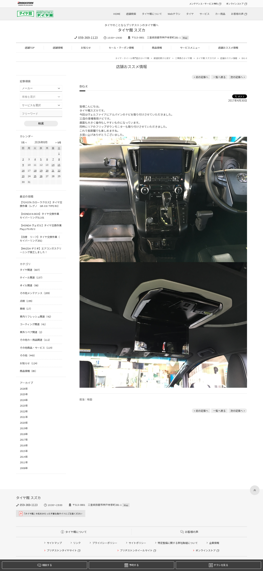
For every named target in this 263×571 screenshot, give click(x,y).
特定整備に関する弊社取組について (178, 543)
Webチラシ (174, 14)
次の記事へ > (237, 77)
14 (53, 165)
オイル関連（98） (30, 285)
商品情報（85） (29, 371)
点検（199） (27, 301)
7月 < (24, 142)
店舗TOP (30, 47)
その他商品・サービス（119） (37, 347)
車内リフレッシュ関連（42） (36, 316)
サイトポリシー (137, 543)
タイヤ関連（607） (30, 270)
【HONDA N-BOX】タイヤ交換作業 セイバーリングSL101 (41, 215)
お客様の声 (237, 14)
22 (59, 170)
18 (35, 170)
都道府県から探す (162, 58)
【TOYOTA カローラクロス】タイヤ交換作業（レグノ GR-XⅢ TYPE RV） (41, 204)
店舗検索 (131, 14)
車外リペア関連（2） (32, 332)
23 (23, 176)
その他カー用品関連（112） (35, 340)
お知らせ (86, 47)
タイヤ (190, 14)
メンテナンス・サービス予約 (203, 3)
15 (59, 165)
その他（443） (28, 355)
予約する (134, 565)
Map (185, 37)
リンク (77, 543)
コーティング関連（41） (33, 324)
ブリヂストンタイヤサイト (62, 550)
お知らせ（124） (29, 363)
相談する (47, 565)
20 (47, 170)
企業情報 (214, 543)
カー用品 (220, 14)
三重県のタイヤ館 (183, 58)
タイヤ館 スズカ (131, 30)
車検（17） (26, 308)
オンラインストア (235, 3)
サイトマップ (54, 543)
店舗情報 (58, 47)
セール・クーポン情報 (121, 47)
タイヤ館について (152, 14)
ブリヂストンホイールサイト (136, 550)
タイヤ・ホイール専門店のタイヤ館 (132, 58)
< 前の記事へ (201, 77)
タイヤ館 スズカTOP (206, 58)
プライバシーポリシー (104, 543)
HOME (116, 14)
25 (35, 176)
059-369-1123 (88, 37)
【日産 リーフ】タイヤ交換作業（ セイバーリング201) (40, 239)
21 (53, 170)
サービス (204, 14)
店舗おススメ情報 (228, 47)
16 (23, 170)
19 (41, 170)
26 (41, 176)
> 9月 (58, 142)
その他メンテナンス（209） (35, 293)
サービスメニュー (190, 47)
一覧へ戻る (219, 77)
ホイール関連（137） (32, 277)
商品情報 (157, 47)
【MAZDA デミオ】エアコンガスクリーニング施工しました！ (40, 250)
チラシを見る (221, 565)
